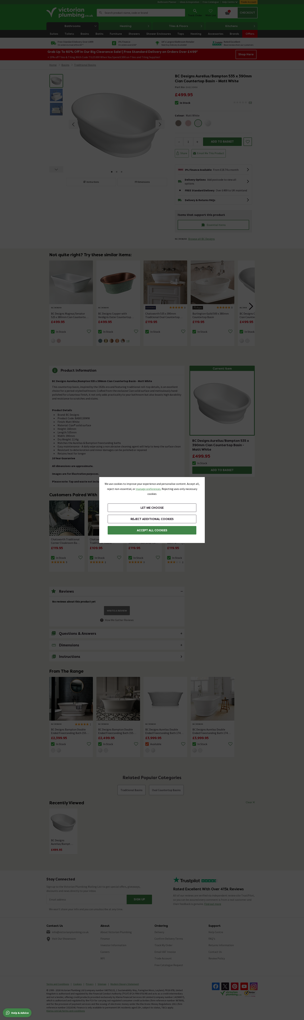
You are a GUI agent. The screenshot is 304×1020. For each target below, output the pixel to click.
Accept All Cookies (152, 530)
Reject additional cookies (152, 519)
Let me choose (152, 508)
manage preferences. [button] (148, 489)
